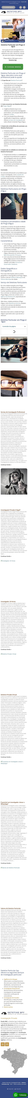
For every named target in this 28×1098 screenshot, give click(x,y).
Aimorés (17, 303)
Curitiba (11, 114)
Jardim (13, 255)
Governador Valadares (10, 264)
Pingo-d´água (7, 106)
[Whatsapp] (20, 7)
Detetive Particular (16, 80)
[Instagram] (24, 7)
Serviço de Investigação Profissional (13, 412)
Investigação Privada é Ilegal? (10, 510)
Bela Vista (7, 255)
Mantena (11, 303)
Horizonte (18, 262)
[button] (25, 326)
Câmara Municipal (6, 279)
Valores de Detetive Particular (11, 908)
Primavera (18, 255)
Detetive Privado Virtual (9, 695)
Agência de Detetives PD (8, 296)
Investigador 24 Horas (8, 601)
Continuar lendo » (6, 465)
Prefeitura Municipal (16, 277)
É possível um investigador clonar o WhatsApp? (12, 803)
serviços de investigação (16, 120)
